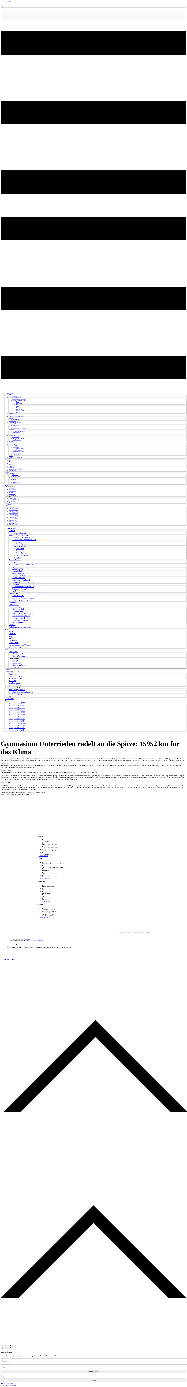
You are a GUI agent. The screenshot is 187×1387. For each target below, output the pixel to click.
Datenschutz (132, 932)
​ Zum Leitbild (43, 856)
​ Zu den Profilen (44, 878)
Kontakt (147, 932)
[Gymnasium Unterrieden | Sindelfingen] (93, 7)
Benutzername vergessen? (9, 1385)
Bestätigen (9, 959)
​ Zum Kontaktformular (47, 917)
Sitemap (140, 932)
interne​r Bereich (8, 1)
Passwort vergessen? (7, 1383)
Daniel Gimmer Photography (36, 940)
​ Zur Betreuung (44, 901)
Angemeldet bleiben (7, 1377)
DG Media (26, 940)
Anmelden (93, 1380)
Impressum (123, 932)
